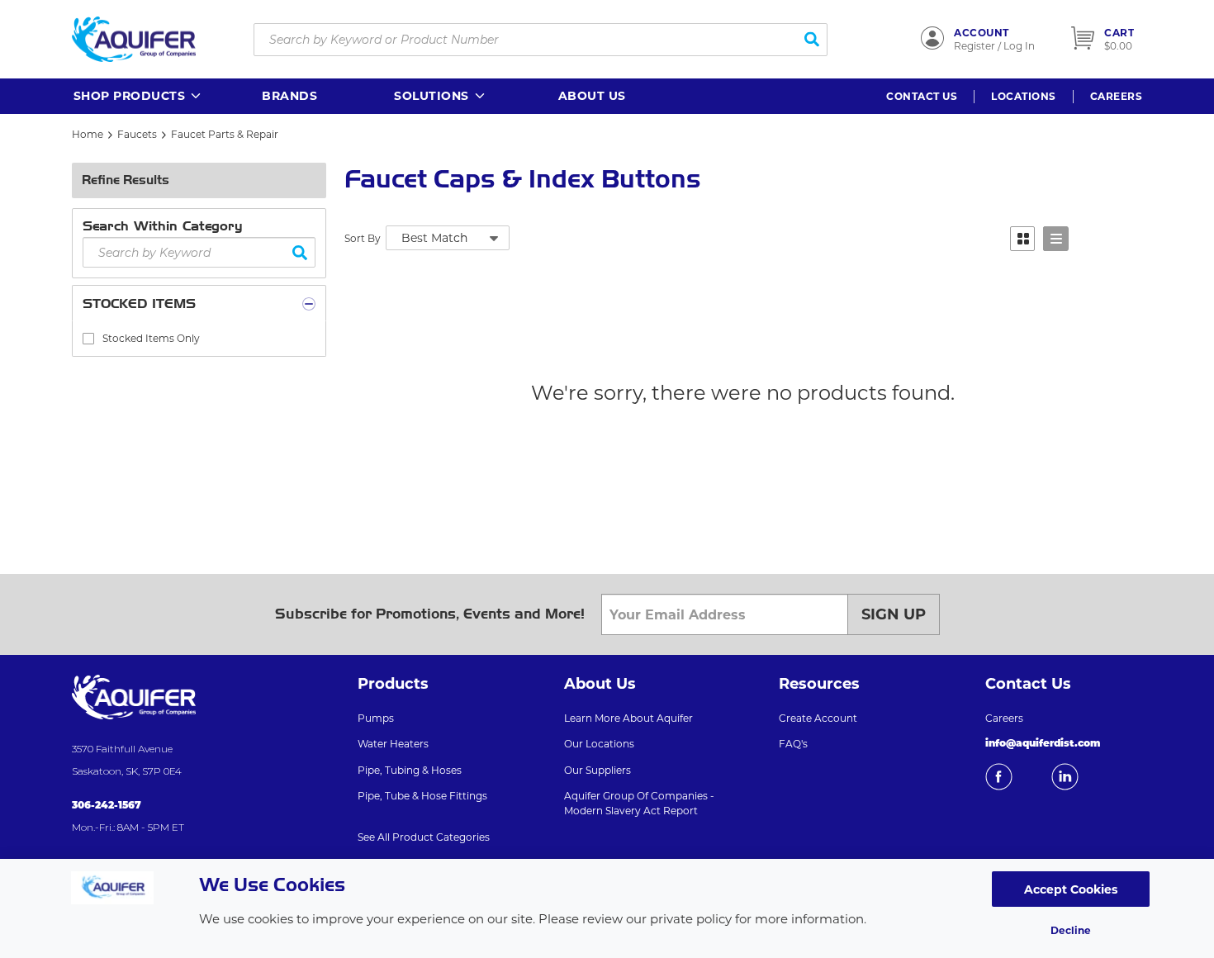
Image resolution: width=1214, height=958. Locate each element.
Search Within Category (163, 226)
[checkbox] (88, 338)
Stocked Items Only (151, 338)
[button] (138, 96)
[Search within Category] (300, 252)
